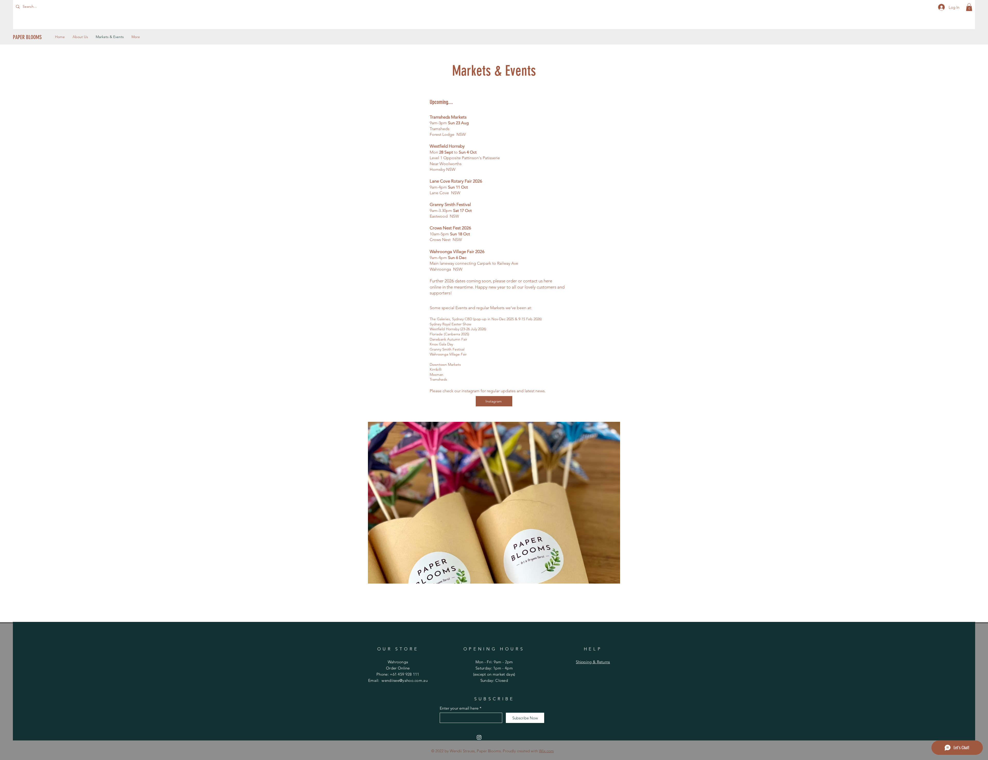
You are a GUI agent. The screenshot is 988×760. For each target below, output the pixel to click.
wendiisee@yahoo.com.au (405, 680)
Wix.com (546, 750)
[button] (969, 7)
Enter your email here (459, 708)
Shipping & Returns (593, 661)
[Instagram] (479, 737)
